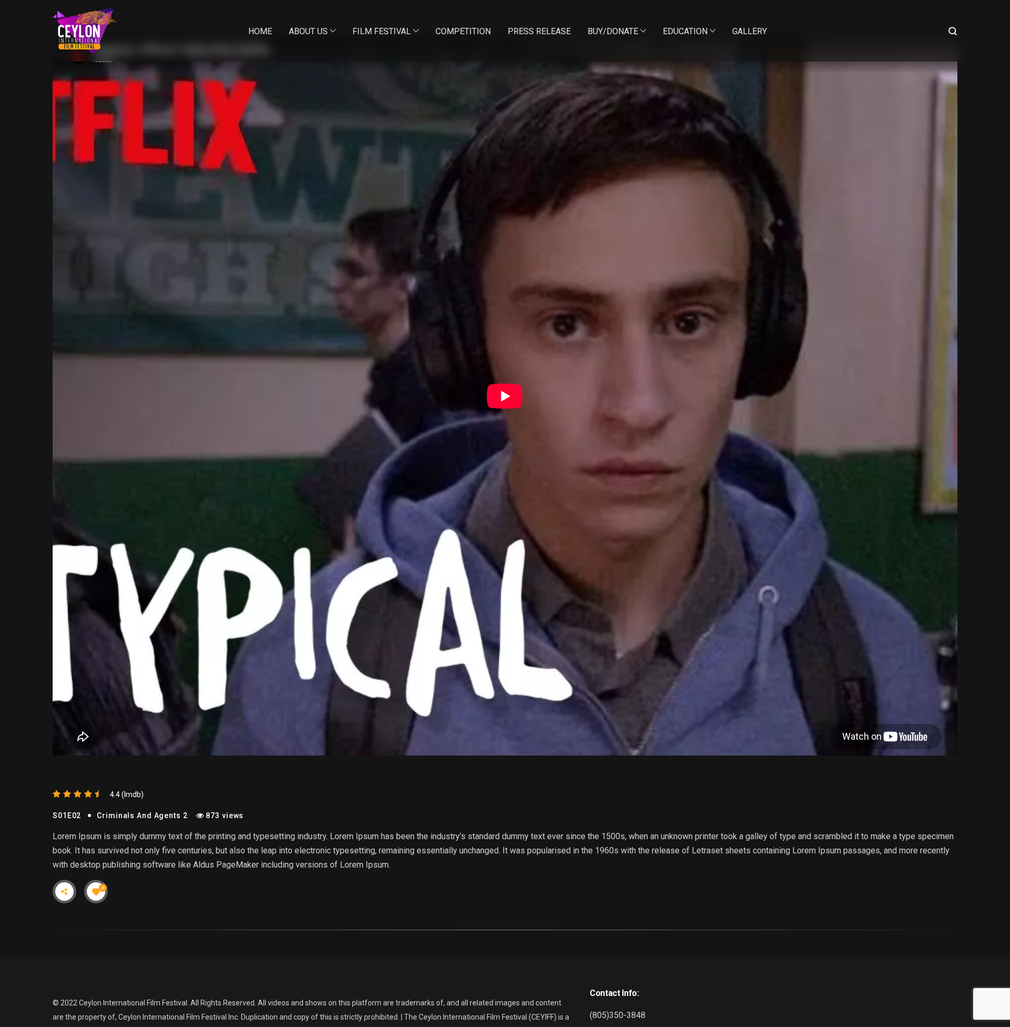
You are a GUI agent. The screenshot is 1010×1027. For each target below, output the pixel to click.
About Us (308, 31)
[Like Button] (96, 892)
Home (260, 31)
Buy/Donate (613, 31)
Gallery (749, 31)
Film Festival (381, 31)
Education (685, 31)
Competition (463, 31)
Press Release (539, 31)
